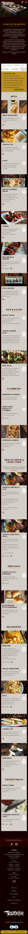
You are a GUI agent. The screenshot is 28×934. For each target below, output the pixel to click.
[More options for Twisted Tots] (24, 147)
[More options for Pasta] (24, 698)
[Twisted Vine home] (7, 3)
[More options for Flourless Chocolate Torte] (24, 817)
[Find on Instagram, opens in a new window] (16, 845)
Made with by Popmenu (11, 840)
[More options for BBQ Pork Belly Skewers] (24, 259)
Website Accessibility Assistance (14, 922)
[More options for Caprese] (24, 228)
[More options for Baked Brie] (24, 648)
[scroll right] (25, 65)
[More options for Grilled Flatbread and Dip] (24, 192)
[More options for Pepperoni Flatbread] (24, 442)
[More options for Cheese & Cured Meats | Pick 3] (24, 537)
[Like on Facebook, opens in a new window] (11, 845)
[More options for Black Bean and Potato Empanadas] (24, 608)
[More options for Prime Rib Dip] (24, 760)
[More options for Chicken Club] (24, 731)
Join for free (18, 89)
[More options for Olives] (24, 163)
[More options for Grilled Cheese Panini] (24, 671)
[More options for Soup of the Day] (24, 318)
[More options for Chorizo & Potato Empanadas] (24, 574)
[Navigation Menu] (26, 2)
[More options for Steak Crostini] (24, 291)
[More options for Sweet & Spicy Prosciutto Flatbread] (24, 409)
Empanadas (15, 69)
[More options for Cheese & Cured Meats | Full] (24, 490)
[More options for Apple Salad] (24, 368)
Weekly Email (20, 931)
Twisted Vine (14, 914)
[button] (14, 114)
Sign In (6, 931)
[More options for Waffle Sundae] (24, 788)
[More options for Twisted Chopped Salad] (24, 333)
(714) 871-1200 (14, 858)
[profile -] (22, 2)
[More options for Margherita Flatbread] (24, 397)
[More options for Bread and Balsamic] (24, 118)
